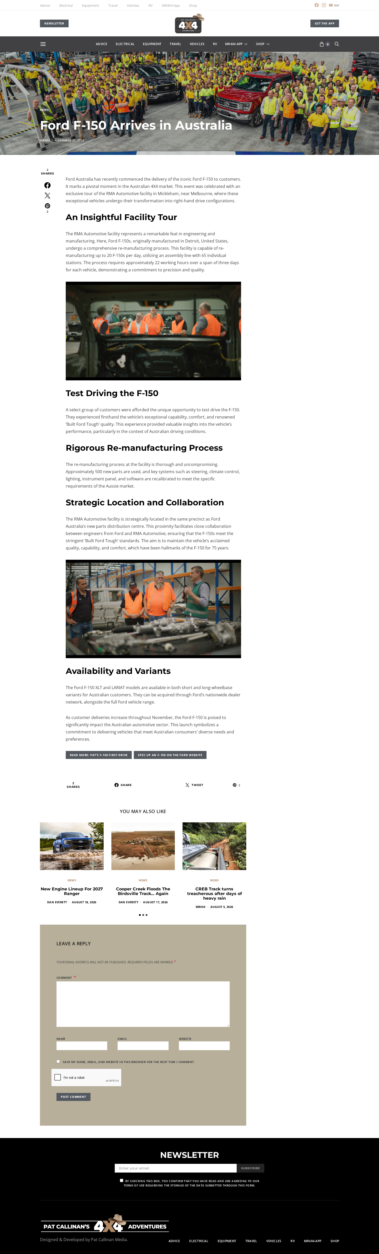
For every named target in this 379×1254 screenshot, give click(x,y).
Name (60, 1039)
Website (185, 1039)
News (44, 110)
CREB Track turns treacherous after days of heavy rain (214, 894)
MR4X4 (45, 140)
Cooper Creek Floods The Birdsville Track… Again (143, 891)
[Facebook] (317, 5)
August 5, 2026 (221, 907)
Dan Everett (57, 902)
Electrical (66, 5)
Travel (113, 5)
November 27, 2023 (69, 140)
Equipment (90, 5)
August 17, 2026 (155, 902)
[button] (140, 915)
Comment (64, 978)
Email (122, 1039)
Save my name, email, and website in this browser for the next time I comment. (129, 1062)
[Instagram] (324, 5)
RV (151, 5)
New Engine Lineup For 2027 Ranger (72, 891)
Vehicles (133, 5)
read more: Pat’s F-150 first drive (99, 755)
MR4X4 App (171, 5)
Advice (45, 5)
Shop (193, 5)
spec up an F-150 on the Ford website (170, 755)
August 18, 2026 (84, 902)
